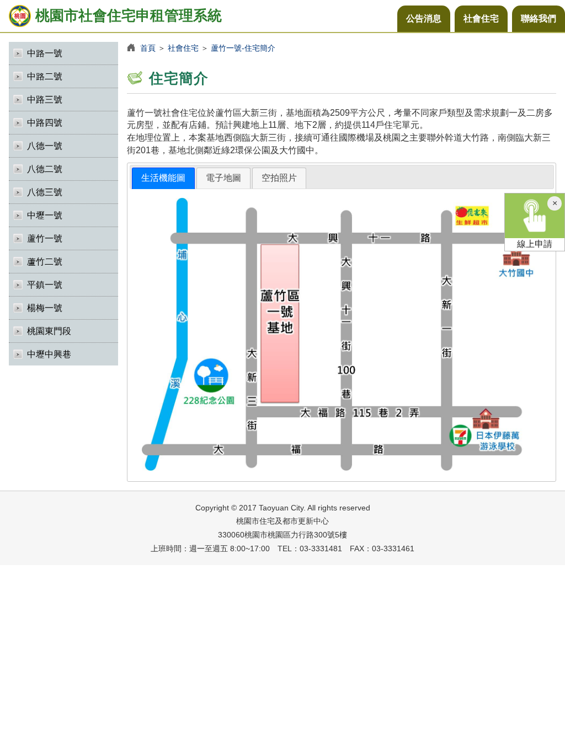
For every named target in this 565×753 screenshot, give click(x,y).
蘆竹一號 (44, 238)
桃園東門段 (49, 331)
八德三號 (44, 192)
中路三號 (44, 99)
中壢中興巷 (49, 354)
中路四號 (44, 122)
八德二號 (44, 169)
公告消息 (423, 18)
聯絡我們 (538, 18)
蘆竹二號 (44, 261)
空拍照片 (279, 177)
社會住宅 (481, 18)
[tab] (163, 178)
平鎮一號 (44, 284)
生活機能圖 (163, 177)
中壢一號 (44, 215)
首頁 (148, 48)
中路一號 (44, 53)
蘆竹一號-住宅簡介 (243, 48)
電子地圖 (223, 177)
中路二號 (44, 76)
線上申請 (534, 244)
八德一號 (44, 145)
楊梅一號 (44, 308)
